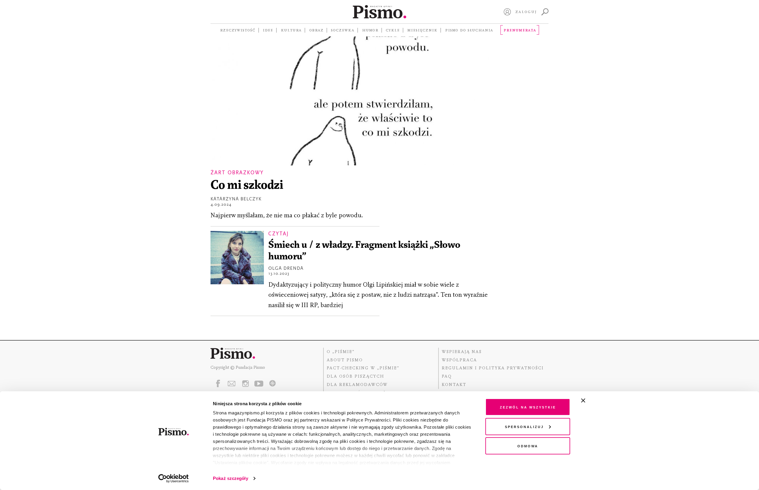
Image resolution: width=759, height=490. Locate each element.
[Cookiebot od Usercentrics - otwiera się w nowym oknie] (174, 478)
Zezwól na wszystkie (528, 406)
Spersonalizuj (524, 426)
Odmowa (527, 445)
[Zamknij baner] (599, 400)
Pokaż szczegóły (230, 478)
